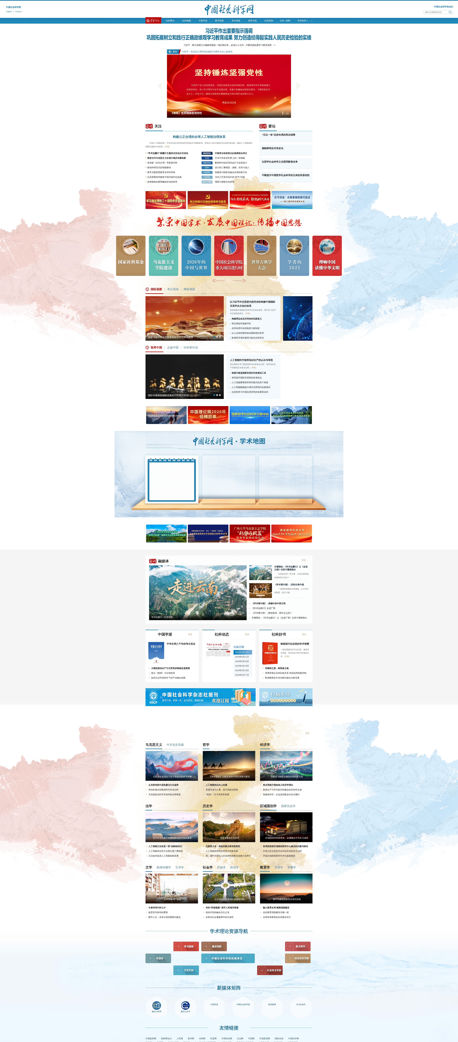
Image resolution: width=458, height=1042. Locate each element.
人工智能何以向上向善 (216, 785)
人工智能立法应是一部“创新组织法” (165, 846)
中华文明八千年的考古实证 (181, 643)
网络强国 (189, 289)
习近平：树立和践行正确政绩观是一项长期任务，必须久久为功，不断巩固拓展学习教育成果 (228, 45)
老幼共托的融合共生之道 (217, 912)
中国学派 (203, 20)
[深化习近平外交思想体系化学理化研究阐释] (185, 340)
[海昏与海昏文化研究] (229, 841)
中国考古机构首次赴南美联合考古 (231, 153)
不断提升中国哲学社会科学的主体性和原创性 (286, 175)
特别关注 (207, 153)
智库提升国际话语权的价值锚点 (247, 377)
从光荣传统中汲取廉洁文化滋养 (163, 785)
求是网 (213, 1038)
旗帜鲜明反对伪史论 (272, 148)
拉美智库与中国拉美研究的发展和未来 (250, 392)
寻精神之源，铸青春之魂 (277, 668)
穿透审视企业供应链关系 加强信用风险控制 (285, 673)
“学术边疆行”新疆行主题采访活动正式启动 (167, 153)
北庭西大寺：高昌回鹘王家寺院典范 (223, 846)
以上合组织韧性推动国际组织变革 (248, 333)
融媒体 (163, 561)
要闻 (175, 51)
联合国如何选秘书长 (241, 323)
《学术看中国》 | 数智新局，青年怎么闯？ (272, 613)
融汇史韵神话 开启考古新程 (277, 481)
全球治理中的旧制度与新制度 (246, 328)
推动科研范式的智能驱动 (159, 167)
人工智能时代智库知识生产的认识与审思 (251, 360)
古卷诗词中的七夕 (157, 907)
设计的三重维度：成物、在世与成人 (232, 167)
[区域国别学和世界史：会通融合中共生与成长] (286, 841)
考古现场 (236, 20)
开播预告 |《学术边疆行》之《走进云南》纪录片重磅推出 (291, 568)
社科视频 (186, 20)
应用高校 (269, 20)
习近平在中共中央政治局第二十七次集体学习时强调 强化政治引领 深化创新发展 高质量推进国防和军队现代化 (243, 51)
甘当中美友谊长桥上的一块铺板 (230, 158)
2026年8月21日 (242, 659)
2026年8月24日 (242, 654)
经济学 (207, 172)
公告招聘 (285, 20)
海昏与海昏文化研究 (224, 182)
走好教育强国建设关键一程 (276, 912)
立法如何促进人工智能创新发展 (163, 856)
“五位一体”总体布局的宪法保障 (278, 134)
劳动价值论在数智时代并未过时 (163, 790)
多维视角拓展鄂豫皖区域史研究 (162, 182)
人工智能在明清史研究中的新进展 (222, 851)
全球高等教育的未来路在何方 (277, 917)
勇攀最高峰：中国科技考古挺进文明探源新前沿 (284, 474)
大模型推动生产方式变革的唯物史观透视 (170, 668)
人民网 (180, 1038)
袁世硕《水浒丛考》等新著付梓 (162, 163)
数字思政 (219, 20)
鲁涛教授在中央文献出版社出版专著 (282, 678)
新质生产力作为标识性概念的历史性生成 (282, 790)
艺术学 (207, 177)
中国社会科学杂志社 (443, 6)
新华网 (191, 1038)
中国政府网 (151, 1038)
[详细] (167, 147)
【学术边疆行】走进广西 (263, 608)
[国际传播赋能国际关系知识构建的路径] (185, 398)
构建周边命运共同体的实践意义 (247, 319)
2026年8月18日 (242, 672)
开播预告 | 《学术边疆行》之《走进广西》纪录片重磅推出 (279, 618)
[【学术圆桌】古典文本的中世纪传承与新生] (229, 780)
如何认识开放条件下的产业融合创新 (168, 678)
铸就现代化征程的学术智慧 (295, 643)
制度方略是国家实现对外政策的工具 (249, 373)
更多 (302, 493)
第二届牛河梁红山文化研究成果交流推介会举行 (228, 856)
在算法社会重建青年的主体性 (220, 917)
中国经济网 (293, 1038)
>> (274, 45)
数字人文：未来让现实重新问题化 (164, 917)
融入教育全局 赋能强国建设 (276, 907)
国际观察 (156, 289)
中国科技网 (226, 1038)
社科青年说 (191, 347)
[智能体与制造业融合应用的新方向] (286, 780)
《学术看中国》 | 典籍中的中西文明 (269, 603)
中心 (157, 20)
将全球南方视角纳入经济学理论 (278, 785)
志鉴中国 (173, 347)
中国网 (251, 1038)
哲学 (207, 168)
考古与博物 (207, 182)
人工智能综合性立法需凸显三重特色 (165, 851)
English (9, 12)
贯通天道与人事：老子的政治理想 (222, 790)
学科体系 (301, 20)
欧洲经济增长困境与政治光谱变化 (248, 338)
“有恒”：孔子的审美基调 (217, 794)
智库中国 (252, 20)
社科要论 (170, 20)
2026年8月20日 (242, 663)
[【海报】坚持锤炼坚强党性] (229, 117)
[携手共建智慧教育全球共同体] (286, 903)
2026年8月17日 (242, 677)
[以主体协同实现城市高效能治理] (229, 903)
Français (18, 12)
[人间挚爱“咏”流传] (172, 903)
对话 (207, 158)
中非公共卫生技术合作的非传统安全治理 (282, 851)
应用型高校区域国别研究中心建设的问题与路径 (285, 846)
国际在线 (279, 1038)
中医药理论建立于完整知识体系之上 (280, 468)
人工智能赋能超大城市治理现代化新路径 (251, 387)
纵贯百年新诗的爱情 (158, 912)
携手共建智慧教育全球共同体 (161, 172)
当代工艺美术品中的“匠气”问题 (230, 177)
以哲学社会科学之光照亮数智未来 (280, 161)
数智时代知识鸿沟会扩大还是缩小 (231, 163)
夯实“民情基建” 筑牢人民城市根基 (222, 907)
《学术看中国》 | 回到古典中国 (289, 584)
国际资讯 (207, 163)
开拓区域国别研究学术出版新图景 (279, 856)
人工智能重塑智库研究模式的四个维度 (250, 382)
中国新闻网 (264, 1038)
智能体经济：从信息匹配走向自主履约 (281, 794)
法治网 (240, 1038)
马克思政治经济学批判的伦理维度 (164, 794)
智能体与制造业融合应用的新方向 (231, 172)
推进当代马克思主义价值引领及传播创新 (166, 158)
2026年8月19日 (242, 668)
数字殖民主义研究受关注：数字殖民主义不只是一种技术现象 (284, 488)
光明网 (202, 1038)
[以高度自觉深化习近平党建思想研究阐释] (172, 780)
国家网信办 (166, 1038)
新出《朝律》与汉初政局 (163, 673)
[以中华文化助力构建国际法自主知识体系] (172, 841)
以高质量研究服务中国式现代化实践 (164, 177)
